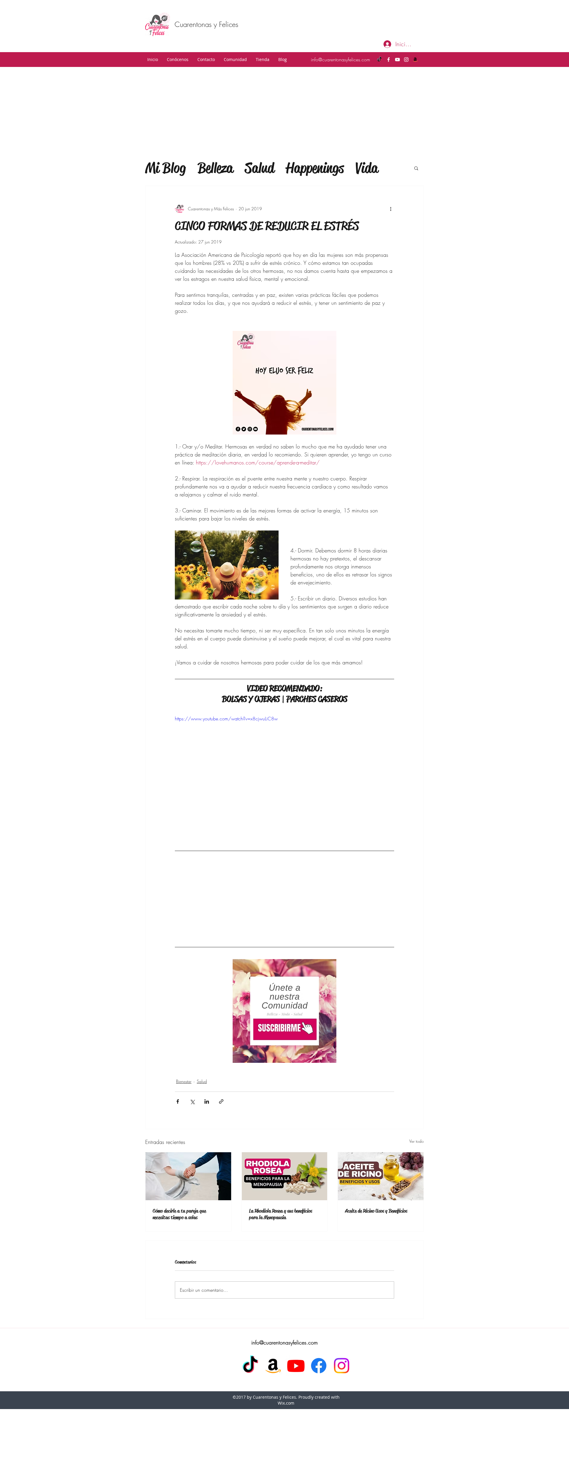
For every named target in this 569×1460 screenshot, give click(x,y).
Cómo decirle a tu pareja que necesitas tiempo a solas (179, 1214)
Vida (367, 168)
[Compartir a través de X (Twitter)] (192, 1101)
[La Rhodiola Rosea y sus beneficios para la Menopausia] (284, 1176)
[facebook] (388, 59)
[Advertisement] (284, 111)
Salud (259, 168)
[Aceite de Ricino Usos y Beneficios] (380, 1176)
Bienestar (183, 1081)
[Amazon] (415, 59)
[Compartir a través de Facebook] (177, 1101)
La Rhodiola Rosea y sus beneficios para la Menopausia (280, 1214)
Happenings (315, 168)
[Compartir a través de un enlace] (221, 1101)
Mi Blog (165, 168)
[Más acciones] (390, 208)
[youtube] (397, 59)
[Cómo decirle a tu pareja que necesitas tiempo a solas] (188, 1176)
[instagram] (406, 59)
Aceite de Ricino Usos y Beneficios (376, 1211)
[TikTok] (380, 59)
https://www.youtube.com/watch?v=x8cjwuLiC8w (226, 718)
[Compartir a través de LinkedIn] (207, 1101)
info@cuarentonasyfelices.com (340, 59)
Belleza (215, 168)
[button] (177, 59)
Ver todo (416, 1141)
